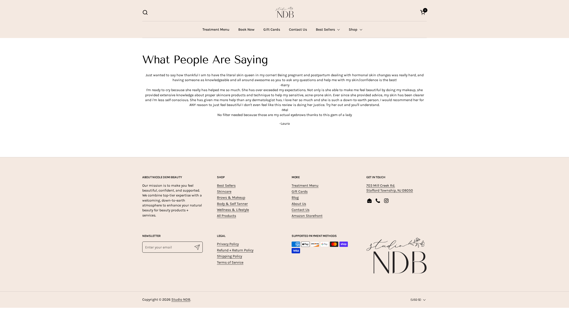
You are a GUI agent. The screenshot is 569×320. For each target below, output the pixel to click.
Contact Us (300, 210)
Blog (295, 197)
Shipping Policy (229, 256)
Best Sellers (226, 185)
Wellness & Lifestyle (233, 210)
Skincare (224, 191)
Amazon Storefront (307, 216)
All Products (226, 216)
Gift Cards (300, 191)
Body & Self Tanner (232, 204)
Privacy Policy (228, 244)
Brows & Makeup (231, 197)
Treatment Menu (305, 185)
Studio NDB (180, 299)
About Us (299, 204)
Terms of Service (230, 262)
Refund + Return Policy (235, 250)
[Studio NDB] (284, 12)
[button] (145, 12)
